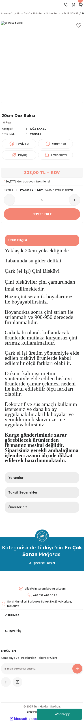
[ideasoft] (19, 719)
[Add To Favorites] (78, 25)
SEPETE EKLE (42, 214)
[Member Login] (73, 4)
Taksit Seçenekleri (23, 492)
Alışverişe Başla (42, 563)
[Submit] (77, 669)
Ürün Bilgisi (17, 240)
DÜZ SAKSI (38, 128)
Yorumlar (16, 477)
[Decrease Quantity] (9, 200)
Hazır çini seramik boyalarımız (39, 296)
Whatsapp (62, 714)
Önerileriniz (17, 507)
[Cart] (80, 4)
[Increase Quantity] (74, 200)
